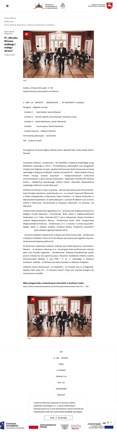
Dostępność (61, 389)
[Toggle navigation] (7, 6)
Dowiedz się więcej (73, 412)
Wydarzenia (9, 21)
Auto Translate (108, 427)
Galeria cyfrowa (61, 358)
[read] (5, 38)
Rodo (61, 364)
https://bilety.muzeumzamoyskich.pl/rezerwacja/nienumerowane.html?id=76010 (56, 286)
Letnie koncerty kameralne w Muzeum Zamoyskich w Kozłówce (29, 25)
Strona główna (10, 18)
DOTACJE (61, 383)
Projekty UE (61, 376)
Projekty (61, 395)
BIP (61, 352)
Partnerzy (61, 370)
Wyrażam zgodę (58, 418)
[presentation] (36, 317)
